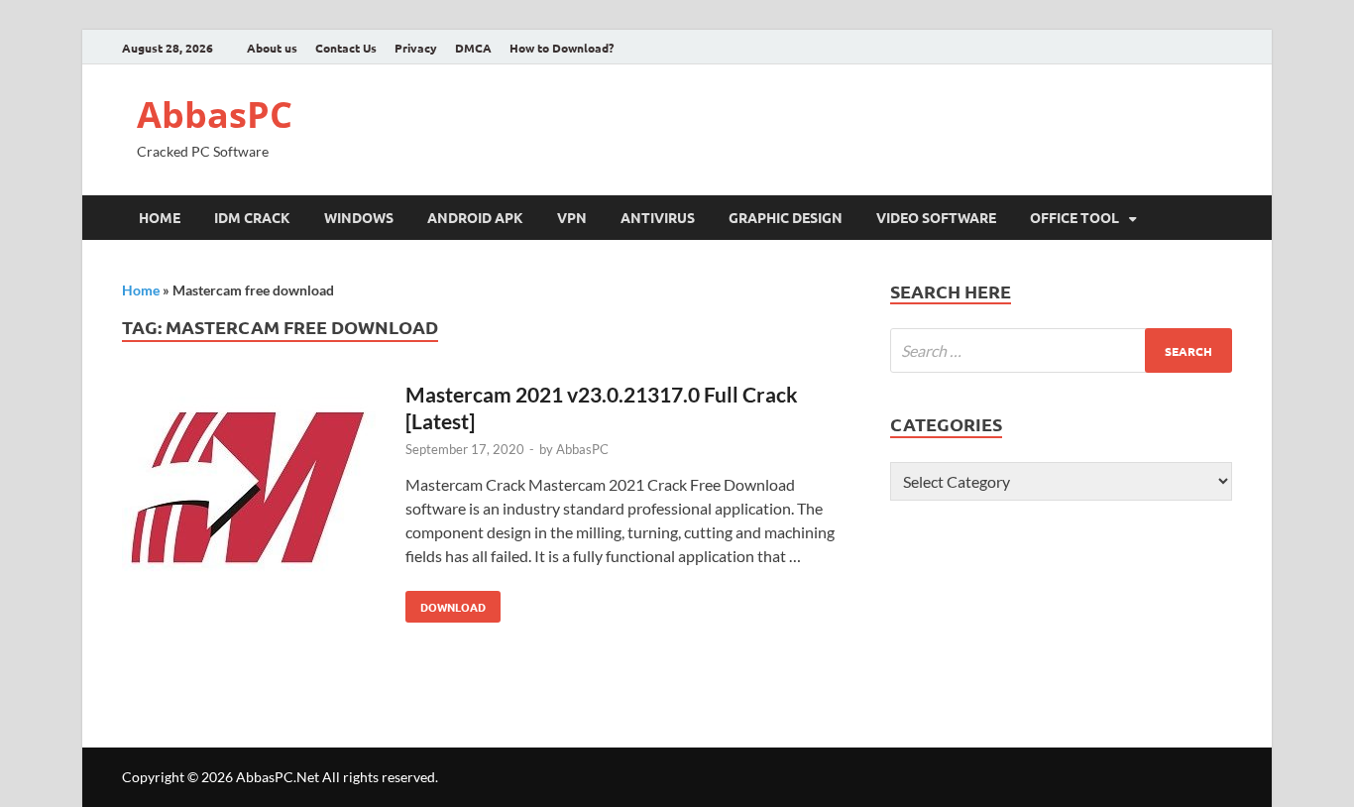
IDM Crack (252, 217)
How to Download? (561, 48)
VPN (572, 217)
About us (272, 48)
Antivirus (658, 217)
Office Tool (1074, 217)
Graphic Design (786, 217)
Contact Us (346, 48)
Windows (359, 217)
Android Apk (475, 217)
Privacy (416, 48)
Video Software (936, 217)
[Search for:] (1061, 350)
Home (159, 217)
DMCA (473, 48)
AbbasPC (214, 114)
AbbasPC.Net (277, 776)
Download (445, 603)
